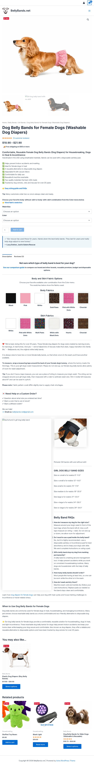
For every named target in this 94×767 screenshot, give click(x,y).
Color (4, 215)
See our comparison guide (13, 267)
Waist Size (6, 207)
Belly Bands (12, 122)
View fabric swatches (13, 203)
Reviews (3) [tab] (19, 256)
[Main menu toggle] (89, 10)
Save (7, 18)
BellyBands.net (20, 10)
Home (4, 122)
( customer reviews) (21, 138)
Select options (11, 686)
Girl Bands (22, 122)
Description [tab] (7, 256)
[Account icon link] (84, 3)
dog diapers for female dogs (22, 595)
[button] (88, 20)
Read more (40, 745)
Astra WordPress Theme (65, 761)
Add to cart (17, 230)
